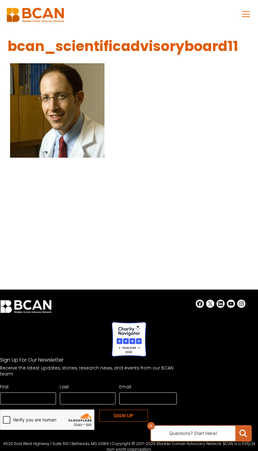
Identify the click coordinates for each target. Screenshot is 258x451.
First (4, 387)
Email (125, 387)
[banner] (35, 16)
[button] (246, 14)
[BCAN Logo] (26, 308)
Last (64, 387)
